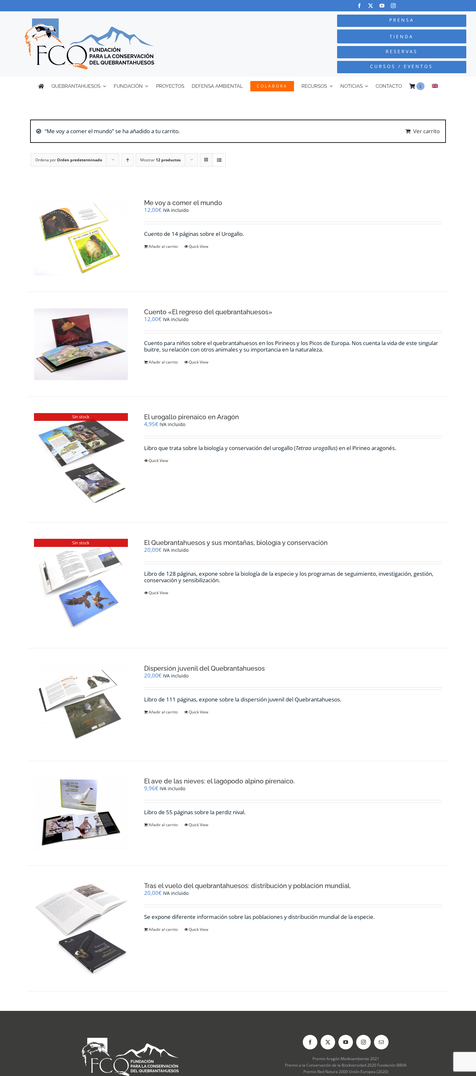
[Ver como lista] (219, 160)
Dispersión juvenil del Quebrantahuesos (204, 668)
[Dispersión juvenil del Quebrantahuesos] (81, 704)
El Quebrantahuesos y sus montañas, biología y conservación (236, 543)
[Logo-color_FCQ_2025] (89, 21)
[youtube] (382, 5)
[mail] (381, 1042)
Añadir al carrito (163, 246)
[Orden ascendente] (127, 160)
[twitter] (370, 5)
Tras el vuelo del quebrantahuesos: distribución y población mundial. (247, 886)
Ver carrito (426, 131)
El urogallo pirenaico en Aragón (191, 417)
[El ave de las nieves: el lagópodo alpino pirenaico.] (81, 813)
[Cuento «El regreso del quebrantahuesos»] (81, 344)
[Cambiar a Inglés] (435, 86)
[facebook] (359, 5)
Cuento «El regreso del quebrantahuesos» (208, 312)
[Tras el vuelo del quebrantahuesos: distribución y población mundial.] (81, 928)
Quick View (198, 246)
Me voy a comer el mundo (183, 203)
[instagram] (393, 5)
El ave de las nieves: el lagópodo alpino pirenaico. (219, 781)
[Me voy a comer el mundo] (81, 237)
